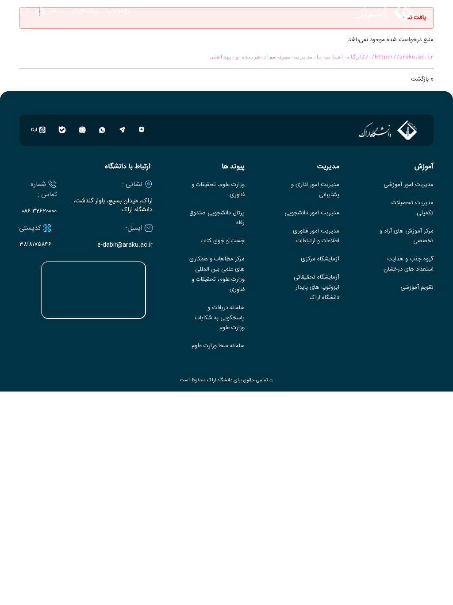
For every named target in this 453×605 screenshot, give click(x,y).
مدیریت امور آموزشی (409, 185)
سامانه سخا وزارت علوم (218, 346)
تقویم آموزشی (417, 287)
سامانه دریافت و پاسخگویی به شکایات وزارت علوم (220, 318)
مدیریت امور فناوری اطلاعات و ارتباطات (316, 236)
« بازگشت (422, 79)
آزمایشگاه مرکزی (320, 259)
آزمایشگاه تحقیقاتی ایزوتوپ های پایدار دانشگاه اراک (316, 287)
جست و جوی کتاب (222, 241)
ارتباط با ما (118, 11)
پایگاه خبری (85, 11)
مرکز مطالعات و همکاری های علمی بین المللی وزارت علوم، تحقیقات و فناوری (217, 274)
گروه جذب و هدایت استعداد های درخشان (409, 264)
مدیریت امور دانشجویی (311, 213)
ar (51, 47)
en (50, 35)
